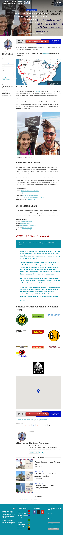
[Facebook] (34, 512)
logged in (25, 499)
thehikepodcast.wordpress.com (27, 225)
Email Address (52, 514)
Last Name (51, 523)
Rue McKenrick (6, 79)
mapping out (45, 53)
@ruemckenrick (26, 193)
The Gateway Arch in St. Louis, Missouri (45, 486)
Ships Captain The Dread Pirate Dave (30, 22)
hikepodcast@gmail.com (26, 230)
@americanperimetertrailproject (30, 195)
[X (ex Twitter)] (38, 512)
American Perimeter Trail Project (8, 74)
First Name (51, 518)
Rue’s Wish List (31, 199)
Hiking (4, 77)
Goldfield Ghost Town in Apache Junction (45, 475)
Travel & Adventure (31, 10)
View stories (33, 452)
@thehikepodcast (27, 221)
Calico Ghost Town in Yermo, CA (47, 463)
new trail (38, 91)
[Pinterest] (42, 512)
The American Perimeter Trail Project (34, 197)
